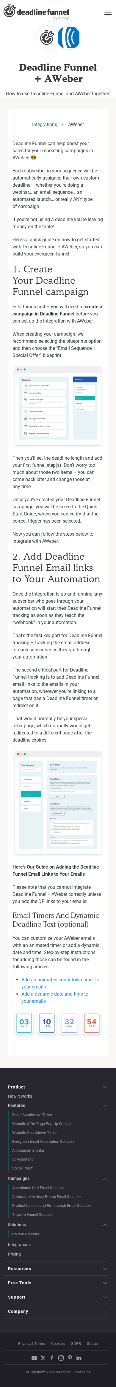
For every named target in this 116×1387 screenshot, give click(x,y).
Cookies (58, 1343)
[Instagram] (62, 1358)
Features (16, 1105)
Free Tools (20, 1282)
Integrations (44, 124)
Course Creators (25, 1234)
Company (18, 1311)
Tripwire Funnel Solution (32, 1214)
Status (92, 1343)
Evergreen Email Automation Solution (43, 1141)
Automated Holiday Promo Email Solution (46, 1196)
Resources (19, 1268)
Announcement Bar (28, 1150)
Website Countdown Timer (34, 1132)
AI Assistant (22, 1159)
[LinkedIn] (80, 1358)
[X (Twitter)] (44, 1358)
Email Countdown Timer (32, 1115)
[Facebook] (53, 1358)
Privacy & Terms (31, 1343)
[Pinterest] (71, 1358)
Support (17, 1297)
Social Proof (22, 1168)
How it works (20, 1096)
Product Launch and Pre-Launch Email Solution (51, 1205)
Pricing (14, 1254)
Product (16, 1087)
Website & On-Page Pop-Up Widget (41, 1123)
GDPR (76, 1343)
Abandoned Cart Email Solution (38, 1188)
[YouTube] (35, 1358)
